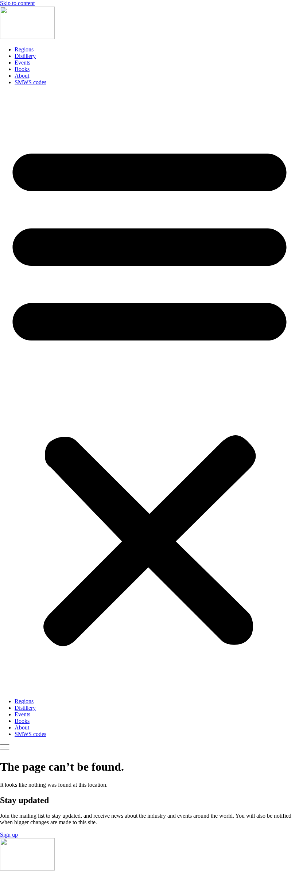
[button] (149, 392)
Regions (24, 49)
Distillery (25, 56)
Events (22, 62)
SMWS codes (30, 82)
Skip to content (17, 3)
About (22, 76)
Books (22, 69)
